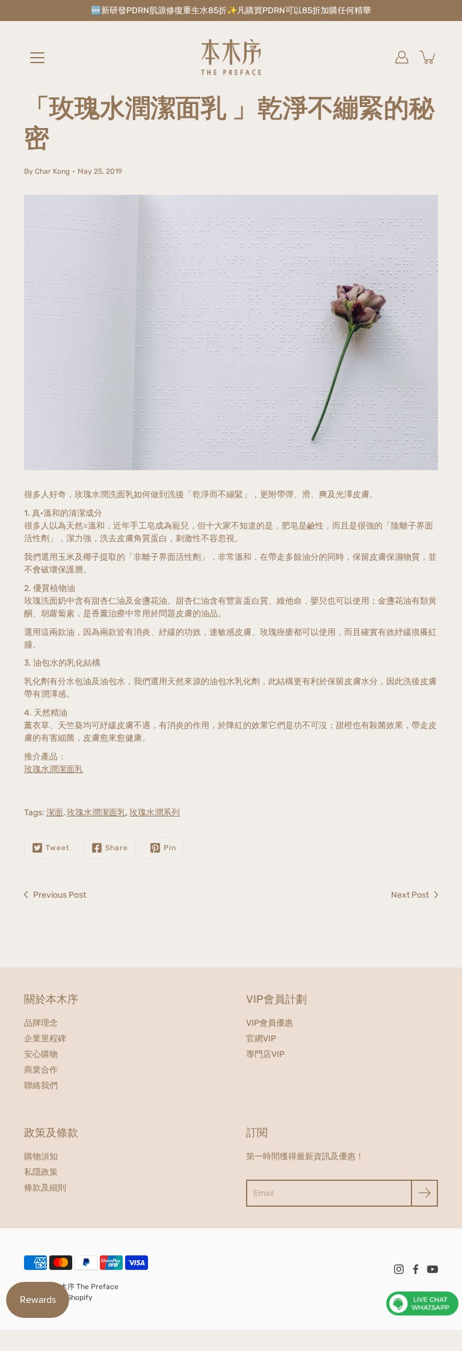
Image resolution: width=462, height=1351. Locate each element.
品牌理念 (41, 1023)
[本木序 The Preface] (231, 57)
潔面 (54, 812)
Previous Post (59, 895)
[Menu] (37, 57)
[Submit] (424, 1193)
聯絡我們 (41, 1085)
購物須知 (41, 1156)
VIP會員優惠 (269, 1023)
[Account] (401, 57)
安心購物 (41, 1054)
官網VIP (261, 1039)
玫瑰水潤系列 (154, 812)
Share (116, 848)
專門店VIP (265, 1054)
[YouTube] (432, 1269)
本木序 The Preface (86, 1286)
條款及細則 (45, 1188)
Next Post (410, 895)
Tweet (58, 848)
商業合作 (41, 1070)
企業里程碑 (45, 1039)
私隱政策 (41, 1172)
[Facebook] (415, 1269)
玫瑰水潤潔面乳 (53, 769)
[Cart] (428, 57)
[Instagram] (398, 1269)
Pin (170, 848)
